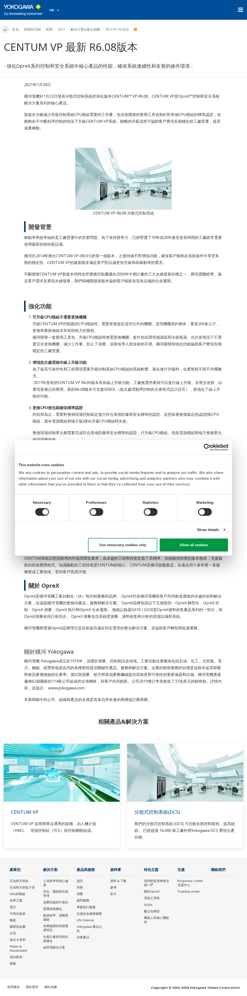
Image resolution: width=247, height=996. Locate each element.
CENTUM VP (24, 812)
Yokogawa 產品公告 (89, 928)
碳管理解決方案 (54, 947)
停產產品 (83, 937)
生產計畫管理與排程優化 (55, 939)
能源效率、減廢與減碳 (55, 917)
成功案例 (16, 957)
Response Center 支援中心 (190, 883)
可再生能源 (17, 913)
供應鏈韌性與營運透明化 (55, 928)
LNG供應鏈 (17, 894)
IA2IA (148, 904)
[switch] (96, 512)
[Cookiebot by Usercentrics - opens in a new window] (207, 447)
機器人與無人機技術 (156, 919)
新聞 (49, 29)
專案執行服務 (86, 907)
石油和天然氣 (19, 881)
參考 (113, 887)
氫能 (13, 920)
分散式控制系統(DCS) (157, 812)
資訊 (80, 881)
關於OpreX (152, 891)
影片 (113, 894)
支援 (181, 869)
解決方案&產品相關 (85, 29)
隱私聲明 (32, 987)
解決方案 (50, 869)
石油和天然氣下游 (22, 887)
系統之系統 (152, 898)
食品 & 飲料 (18, 939)
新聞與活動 (32, 29)
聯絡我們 (218, 869)
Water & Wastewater (18, 948)
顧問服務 (83, 900)
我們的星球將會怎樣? (156, 883)
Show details (208, 530)
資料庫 (115, 869)
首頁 (15, 29)
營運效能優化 (52, 909)
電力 (13, 907)
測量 (80, 894)
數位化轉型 (152, 911)
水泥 (13, 933)
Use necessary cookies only (122, 545)
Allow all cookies (193, 545)
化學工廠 (16, 900)
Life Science (85, 920)
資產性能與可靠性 (55, 902)
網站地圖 (50, 987)
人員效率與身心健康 (55, 883)
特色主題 (151, 869)
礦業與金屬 (17, 926)
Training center (189, 891)
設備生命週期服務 (89, 913)
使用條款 (13, 987)
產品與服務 (86, 869)
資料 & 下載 (118, 881)
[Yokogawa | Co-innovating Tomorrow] (24, 10)
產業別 (15, 869)
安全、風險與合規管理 (55, 893)
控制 (80, 887)
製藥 (13, 963)
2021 (61, 29)
